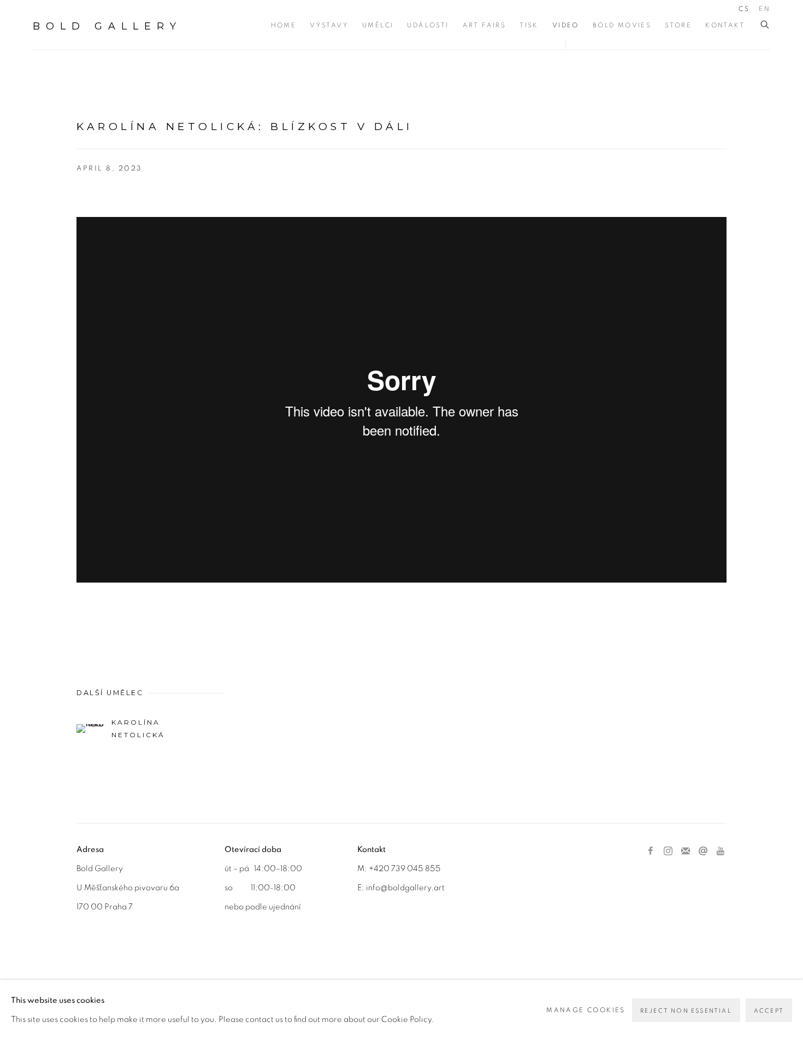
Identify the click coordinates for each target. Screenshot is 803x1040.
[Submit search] (765, 24)
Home (284, 25)
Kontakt (725, 25)
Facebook (650, 851)
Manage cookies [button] (585, 1010)
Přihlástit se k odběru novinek (685, 851)
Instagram (668, 851)
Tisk (529, 25)
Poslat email (703, 851)
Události (427, 25)
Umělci (377, 25)
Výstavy (329, 25)
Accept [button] (769, 1011)
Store (678, 25)
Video (565, 25)
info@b (379, 888)
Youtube (720, 851)
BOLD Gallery (107, 26)
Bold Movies (622, 25)
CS (744, 8)
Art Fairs (484, 25)
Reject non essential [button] (686, 1011)
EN (764, 8)
